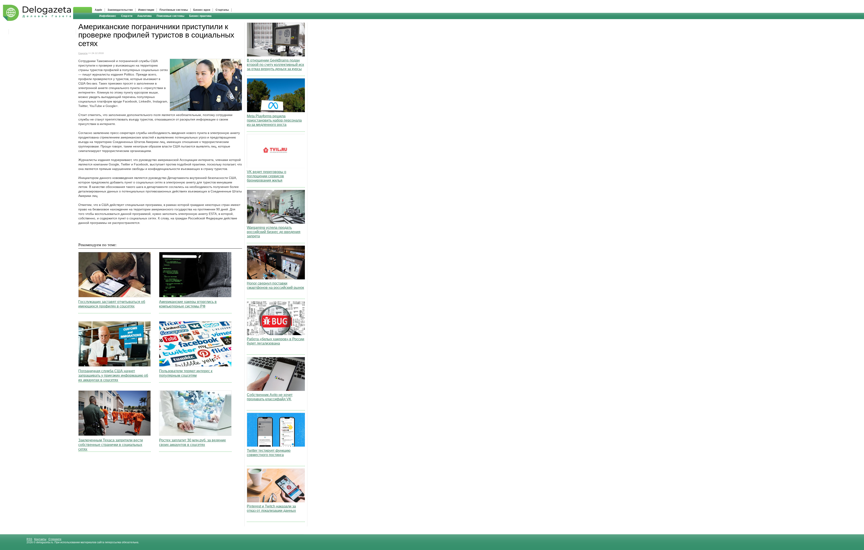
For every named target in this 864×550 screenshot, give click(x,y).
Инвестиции (146, 9)
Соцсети (126, 16)
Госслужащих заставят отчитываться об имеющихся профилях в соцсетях (111, 304)
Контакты (40, 539)
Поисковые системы (170, 16)
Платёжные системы (174, 9)
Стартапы (222, 9)
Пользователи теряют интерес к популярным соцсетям (185, 373)
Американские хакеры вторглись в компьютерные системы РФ (188, 304)
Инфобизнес (107, 16)
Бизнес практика (200, 16)
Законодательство (120, 9)
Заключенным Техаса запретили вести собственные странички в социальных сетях (110, 444)
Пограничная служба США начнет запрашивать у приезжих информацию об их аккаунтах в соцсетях (113, 375)
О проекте (54, 539)
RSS (29, 539)
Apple (98, 9)
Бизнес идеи (201, 9)
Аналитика (144, 16)
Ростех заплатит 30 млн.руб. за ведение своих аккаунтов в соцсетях (192, 442)
